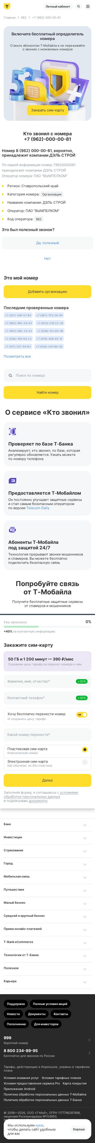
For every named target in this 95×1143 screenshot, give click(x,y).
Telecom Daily (37, 508)
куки (39, 1125)
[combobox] (41, 684)
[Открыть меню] (87, 6)
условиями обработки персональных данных (41, 794)
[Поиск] (78, 6)
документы (38, 801)
